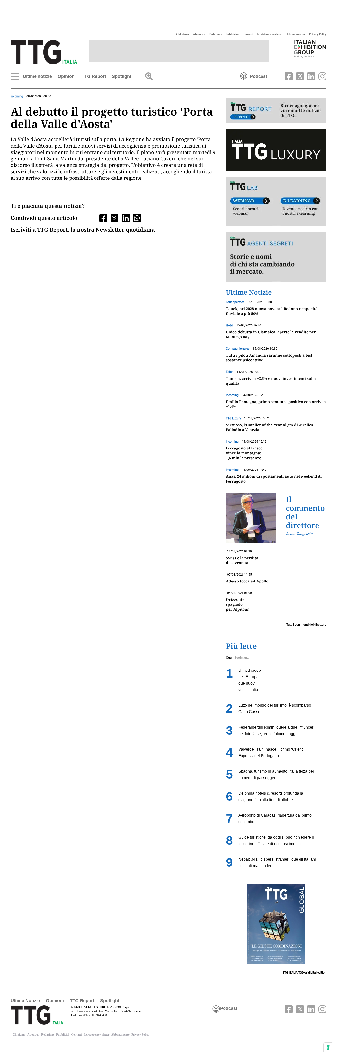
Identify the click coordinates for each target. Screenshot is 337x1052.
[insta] (321, 76)
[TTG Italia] (44, 51)
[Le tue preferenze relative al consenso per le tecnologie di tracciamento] (328, 1047)
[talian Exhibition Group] (310, 48)
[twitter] (299, 76)
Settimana (241, 657)
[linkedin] (310, 76)
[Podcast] (244, 76)
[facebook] (288, 76)
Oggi (229, 657)
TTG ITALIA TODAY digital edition (304, 972)
